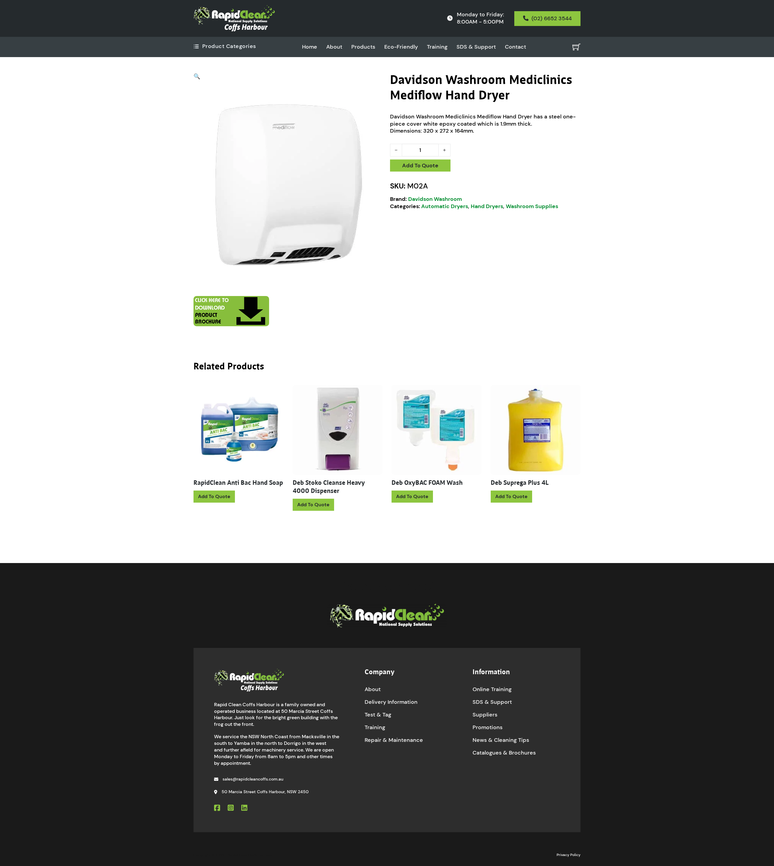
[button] (289, 76)
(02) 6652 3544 (552, 18)
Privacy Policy (568, 854)
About (334, 46)
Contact (515, 46)
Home (309, 46)
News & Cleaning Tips (501, 740)
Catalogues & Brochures (504, 752)
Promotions (487, 727)
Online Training (492, 689)
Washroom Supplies (532, 206)
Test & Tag (378, 714)
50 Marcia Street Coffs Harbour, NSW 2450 (265, 791)
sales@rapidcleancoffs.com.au (253, 779)
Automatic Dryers (444, 206)
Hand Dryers (487, 206)
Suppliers (485, 714)
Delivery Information (391, 702)
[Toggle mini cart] (576, 47)
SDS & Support (476, 46)
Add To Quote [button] (313, 504)
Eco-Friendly (401, 46)
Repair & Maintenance (394, 740)
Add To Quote (420, 165)
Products (363, 46)
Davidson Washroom (435, 199)
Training (437, 46)
